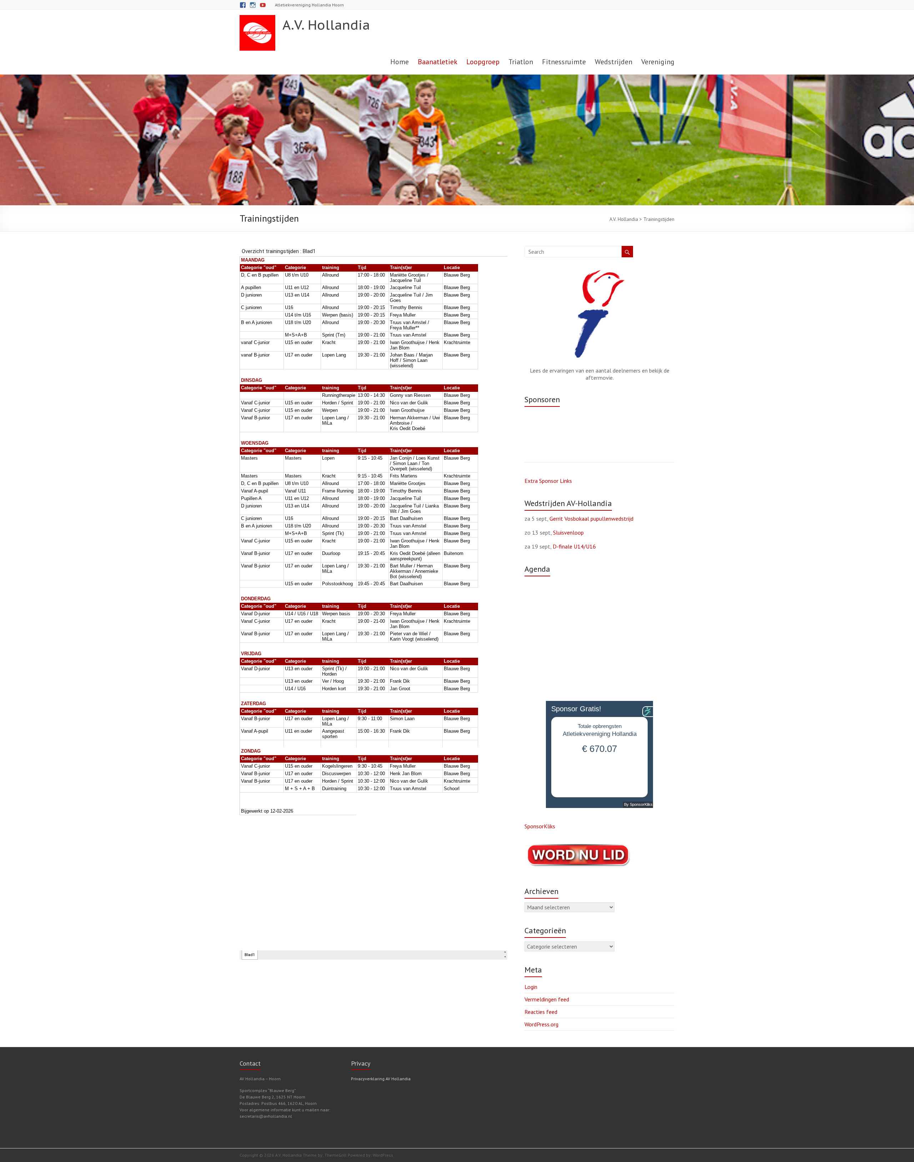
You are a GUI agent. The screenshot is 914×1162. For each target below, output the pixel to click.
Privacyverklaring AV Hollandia (381, 1078)
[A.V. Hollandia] (257, 18)
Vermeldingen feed (546, 999)
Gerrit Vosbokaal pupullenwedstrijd (591, 518)
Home (399, 61)
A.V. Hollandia (326, 24)
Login (530, 986)
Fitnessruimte (564, 61)
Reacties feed (540, 1011)
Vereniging (657, 61)
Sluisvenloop (568, 532)
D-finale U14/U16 (574, 546)
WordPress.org (541, 1024)
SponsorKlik (538, 826)
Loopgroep (482, 61)
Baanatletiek (437, 61)
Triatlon (520, 61)
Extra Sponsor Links (548, 480)
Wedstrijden (613, 61)
